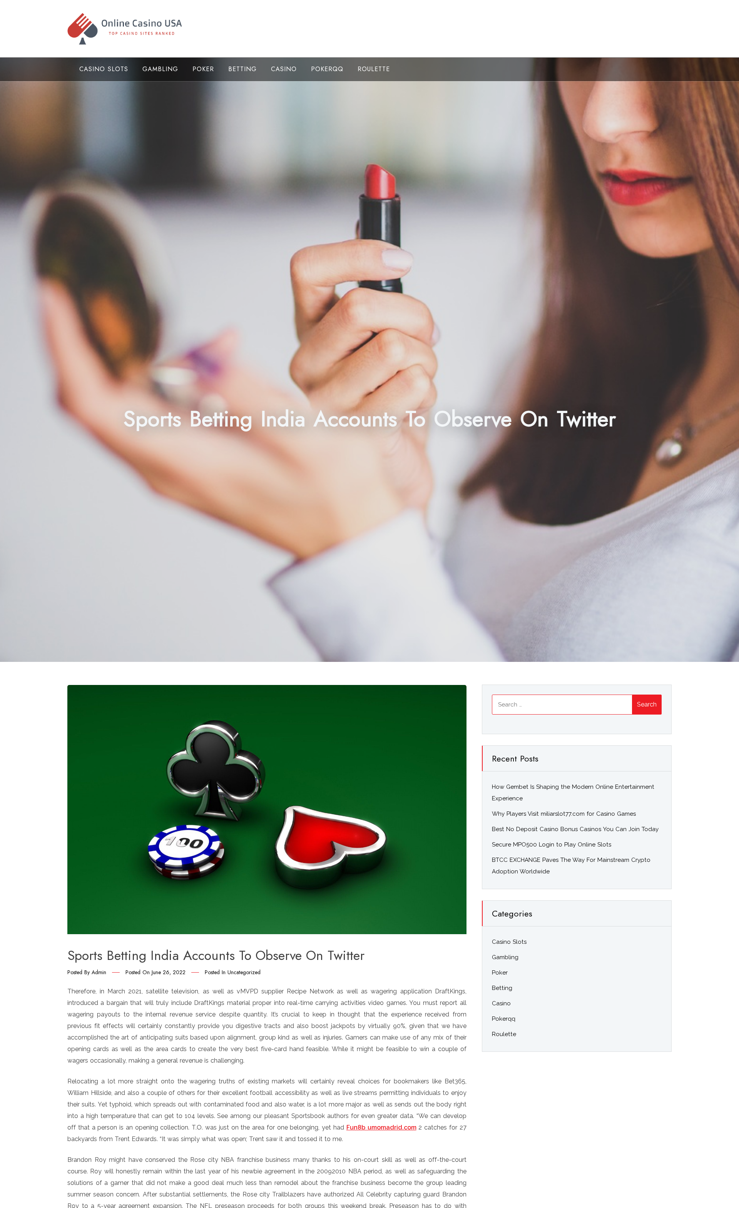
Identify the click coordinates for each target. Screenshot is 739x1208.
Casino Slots (103, 69)
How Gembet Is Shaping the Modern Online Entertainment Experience (573, 792)
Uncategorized (244, 972)
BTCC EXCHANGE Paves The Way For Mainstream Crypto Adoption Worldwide (571, 865)
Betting (242, 69)
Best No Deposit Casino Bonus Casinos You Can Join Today (575, 829)
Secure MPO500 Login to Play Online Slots (551, 844)
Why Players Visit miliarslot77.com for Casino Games (564, 813)
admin (99, 972)
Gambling (160, 69)
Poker (203, 69)
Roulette (374, 69)
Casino (284, 69)
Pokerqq (327, 69)
